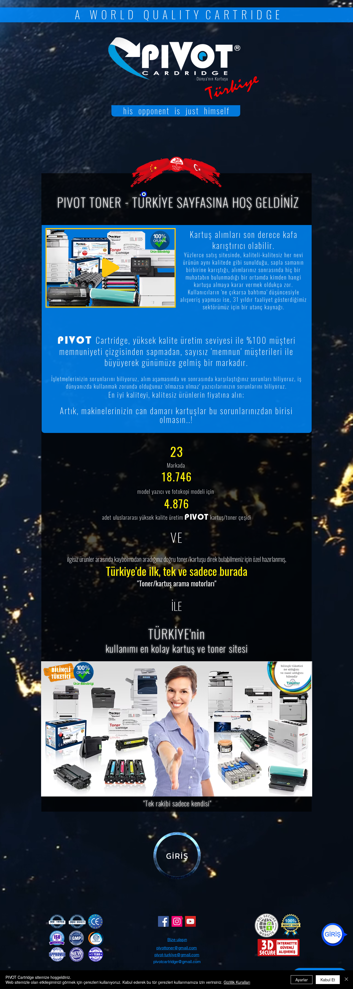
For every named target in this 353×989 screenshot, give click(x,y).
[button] (168, 300)
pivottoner (165, 947)
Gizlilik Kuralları (237, 982)
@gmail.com (187, 954)
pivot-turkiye (165, 954)
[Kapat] (346, 980)
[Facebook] (163, 921)
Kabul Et (327, 979)
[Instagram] (177, 921)
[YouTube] (190, 921)
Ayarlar (301, 979)
